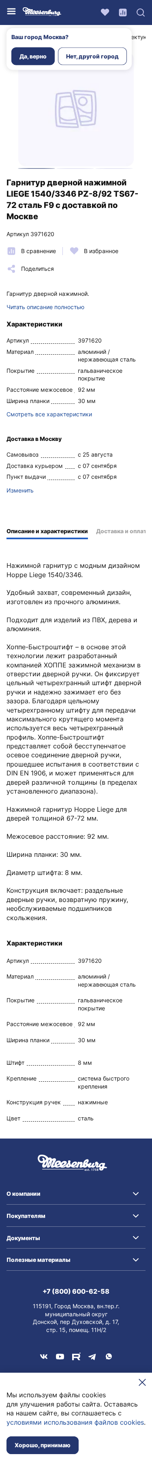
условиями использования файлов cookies (75, 1422)
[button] (76, 1194)
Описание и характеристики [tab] (47, 531)
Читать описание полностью (45, 306)
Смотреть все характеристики (49, 414)
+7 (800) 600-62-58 (76, 1291)
